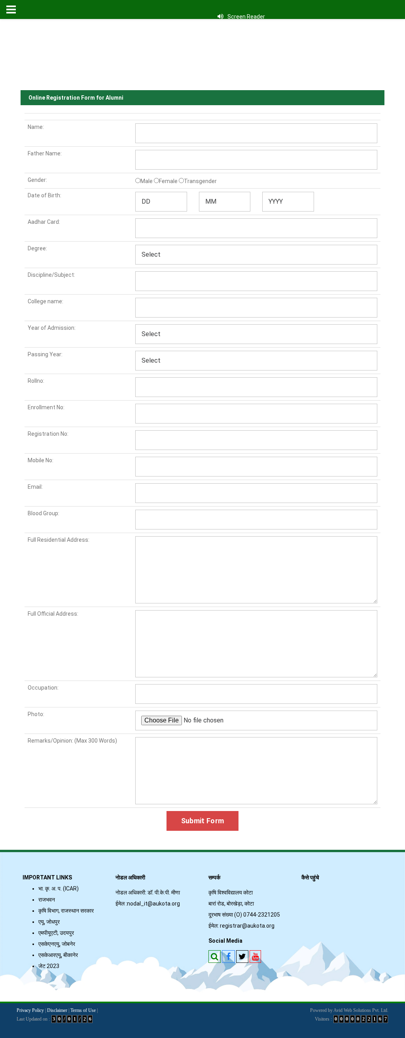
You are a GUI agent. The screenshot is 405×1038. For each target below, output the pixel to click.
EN (259, 71)
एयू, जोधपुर (49, 922)
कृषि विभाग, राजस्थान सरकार (66, 911)
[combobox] (161, 202)
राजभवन (46, 899)
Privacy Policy (30, 1010)
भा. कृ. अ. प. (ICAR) (58, 888)
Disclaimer (57, 1010)
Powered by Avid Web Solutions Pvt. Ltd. (349, 1010)
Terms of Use (83, 1010)
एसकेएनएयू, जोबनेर (56, 944)
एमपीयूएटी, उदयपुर (56, 933)
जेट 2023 (50, 966)
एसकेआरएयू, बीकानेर (58, 955)
